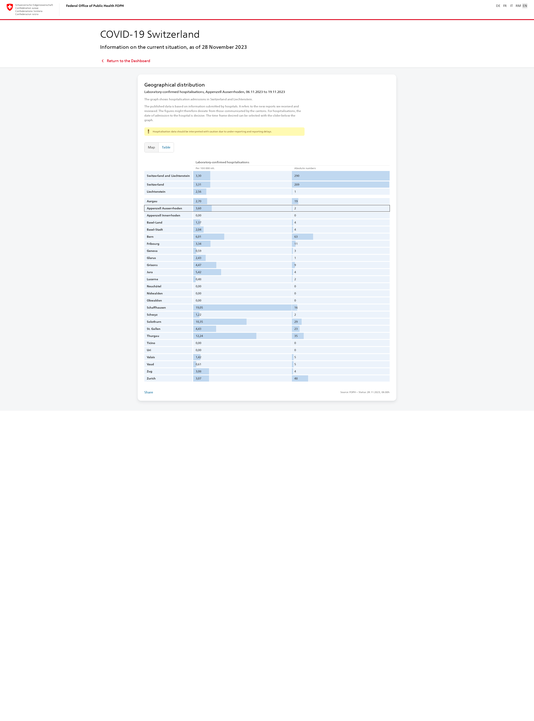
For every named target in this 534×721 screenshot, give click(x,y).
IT (511, 6)
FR (505, 6)
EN (525, 6)
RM (518, 6)
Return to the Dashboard (128, 61)
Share (148, 392)
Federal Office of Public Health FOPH (95, 6)
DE (498, 6)
